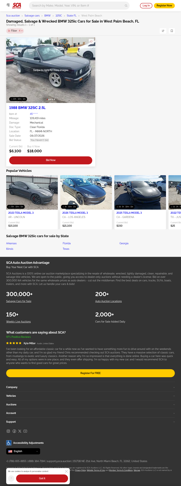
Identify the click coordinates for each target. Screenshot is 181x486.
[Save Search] (172, 31)
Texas (66, 248)
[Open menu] (8, 5)
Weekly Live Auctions (18, 321)
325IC (59, 15)
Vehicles (11, 395)
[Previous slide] (12, 70)
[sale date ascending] (163, 31)
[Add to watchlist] (91, 41)
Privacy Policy (80, 470)
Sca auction (13, 15)
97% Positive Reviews (18, 336)
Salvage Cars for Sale (18, 301)
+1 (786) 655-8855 (16, 461)
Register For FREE (90, 373)
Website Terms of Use (96, 470)
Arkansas (11, 243)
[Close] (66, 471)
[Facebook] (14, 431)
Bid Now (51, 160)
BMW (47, 15)
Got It (42, 478)
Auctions (11, 404)
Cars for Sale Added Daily (110, 321)
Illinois (9, 248)
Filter (15, 30)
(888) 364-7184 (36, 461)
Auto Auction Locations (108, 301)
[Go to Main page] (16, 6)
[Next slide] (89, 70)
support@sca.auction (59, 461)
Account (11, 413)
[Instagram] (8, 431)
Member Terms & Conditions (121, 470)
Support (11, 421)
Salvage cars (32, 15)
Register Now (164, 5)
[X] (19, 431)
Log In (146, 5)
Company (11, 387)
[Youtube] (25, 431)
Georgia (124, 243)
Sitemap (137, 470)
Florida (67, 243)
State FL (72, 15)
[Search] (126, 6)
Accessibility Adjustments (28, 442)
